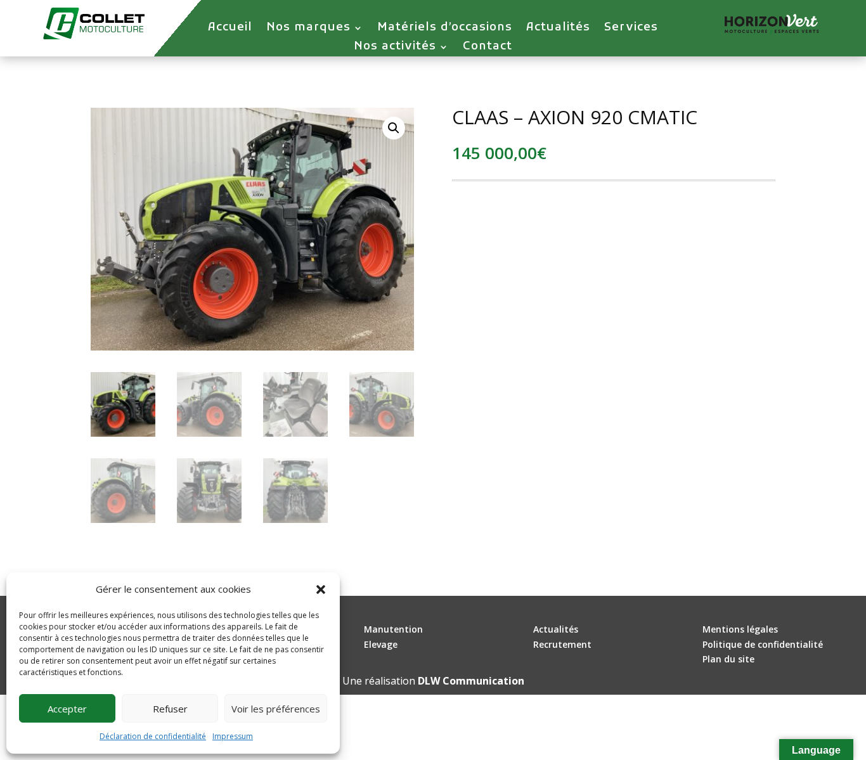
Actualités (558, 29)
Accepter (67, 708)
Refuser (170, 708)
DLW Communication (471, 681)
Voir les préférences (275, 708)
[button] (320, 589)
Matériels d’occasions (444, 29)
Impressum (232, 736)
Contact (487, 48)
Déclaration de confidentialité (153, 736)
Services (631, 29)
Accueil (230, 29)
